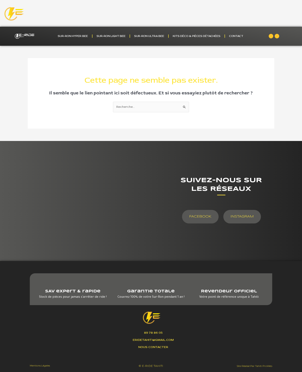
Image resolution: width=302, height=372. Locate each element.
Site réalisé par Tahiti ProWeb (254, 365)
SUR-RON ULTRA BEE (149, 36)
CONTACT (236, 36)
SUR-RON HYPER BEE (73, 36)
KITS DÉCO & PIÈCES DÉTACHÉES (196, 36)
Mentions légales (40, 365)
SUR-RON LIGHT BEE (111, 36)
